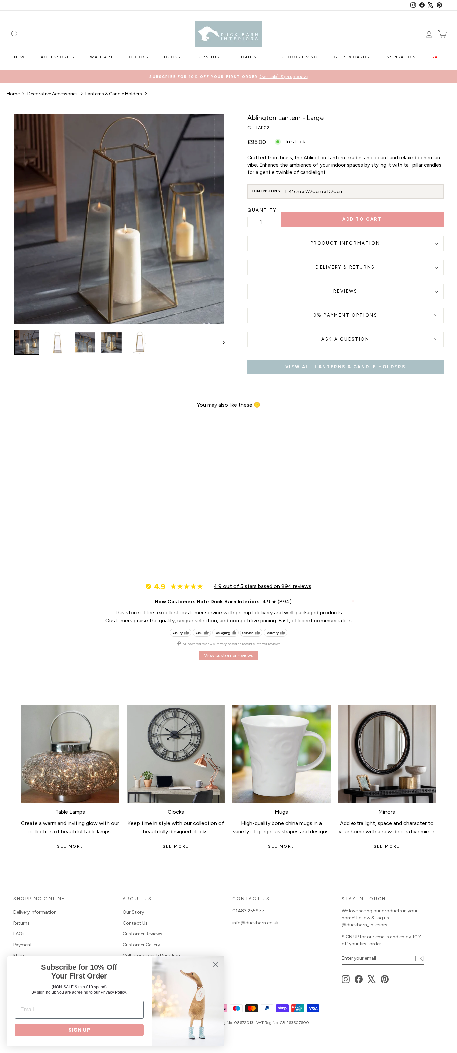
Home (13, 94)
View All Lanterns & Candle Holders (345, 366)
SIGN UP (79, 1030)
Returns (21, 923)
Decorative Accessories (52, 94)
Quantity (262, 210)
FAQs (19, 934)
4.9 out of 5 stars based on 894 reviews (262, 586)
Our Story (133, 912)
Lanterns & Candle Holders (113, 94)
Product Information (345, 243)
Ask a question (345, 339)
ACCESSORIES (57, 57)
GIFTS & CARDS (351, 57)
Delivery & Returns (345, 267)
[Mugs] (281, 754)
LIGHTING (250, 57)
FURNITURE (209, 57)
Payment (22, 945)
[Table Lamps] (70, 754)
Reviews (345, 291)
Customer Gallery (141, 945)
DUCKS (172, 57)
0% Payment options (345, 315)
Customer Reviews (142, 934)
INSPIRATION (400, 57)
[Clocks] (176, 754)
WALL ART (101, 57)
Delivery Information (35, 912)
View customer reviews (228, 655)
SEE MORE (70, 846)
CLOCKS (138, 57)
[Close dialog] (215, 965)
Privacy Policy (113, 992)
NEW (19, 57)
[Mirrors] (387, 754)
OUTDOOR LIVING (297, 57)
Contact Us (135, 923)
